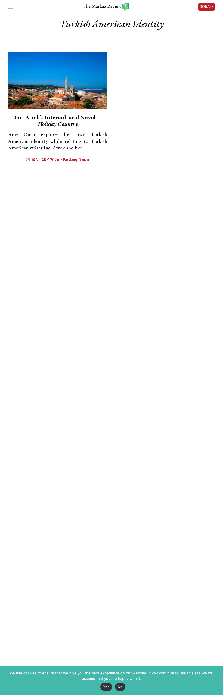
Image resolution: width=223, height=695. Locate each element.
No (120, 687)
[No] (216, 680)
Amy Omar (79, 159)
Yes (106, 687)
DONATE (206, 6)
